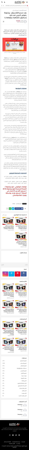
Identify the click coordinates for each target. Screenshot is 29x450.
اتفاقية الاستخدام (7, 441)
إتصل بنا (18, 443)
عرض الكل (4, 215)
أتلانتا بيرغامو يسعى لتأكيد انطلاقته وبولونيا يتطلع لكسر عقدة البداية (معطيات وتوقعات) (8, 332)
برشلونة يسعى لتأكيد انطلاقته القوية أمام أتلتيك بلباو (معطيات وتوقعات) (8, 227)
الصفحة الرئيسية (23, 10)
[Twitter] (13, 208)
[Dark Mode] (4, 2)
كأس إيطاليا (14, 380)
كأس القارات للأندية (14, 395)
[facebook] (19, 435)
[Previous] (3, 5)
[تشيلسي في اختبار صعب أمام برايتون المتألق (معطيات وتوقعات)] (21, 342)
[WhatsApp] (10, 208)
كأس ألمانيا (14, 390)
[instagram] (10, 435)
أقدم (3, 264)
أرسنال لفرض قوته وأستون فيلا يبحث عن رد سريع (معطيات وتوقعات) (21, 331)
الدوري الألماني (14, 373)
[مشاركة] (3, 21)
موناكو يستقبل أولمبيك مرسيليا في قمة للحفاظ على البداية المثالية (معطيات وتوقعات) (8, 349)
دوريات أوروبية (14, 378)
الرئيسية (23, 441)
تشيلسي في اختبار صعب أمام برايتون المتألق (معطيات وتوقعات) (22, 310)
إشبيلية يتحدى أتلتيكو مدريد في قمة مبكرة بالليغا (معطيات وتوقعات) (21, 227)
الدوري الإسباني (16, 10)
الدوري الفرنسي (14, 370)
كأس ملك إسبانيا (14, 388)
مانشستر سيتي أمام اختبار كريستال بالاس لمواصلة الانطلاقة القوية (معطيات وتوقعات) (15, 5)
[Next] (1, 5)
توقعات (13, 203)
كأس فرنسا (14, 393)
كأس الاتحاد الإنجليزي (14, 385)
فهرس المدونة (12, 443)
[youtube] (13, 435)
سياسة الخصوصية (16, 441)
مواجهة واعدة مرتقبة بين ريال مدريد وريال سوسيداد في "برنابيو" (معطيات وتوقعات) (21, 243)
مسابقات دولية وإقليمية (14, 368)
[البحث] (2, 2)
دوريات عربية (14, 375)
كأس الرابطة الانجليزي (14, 383)
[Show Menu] (27, 2)
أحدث (26, 264)
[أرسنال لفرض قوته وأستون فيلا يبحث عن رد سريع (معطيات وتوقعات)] (21, 325)
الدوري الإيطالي (14, 365)
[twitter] (16, 435)
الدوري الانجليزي (14, 360)
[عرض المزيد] (7, 208)
